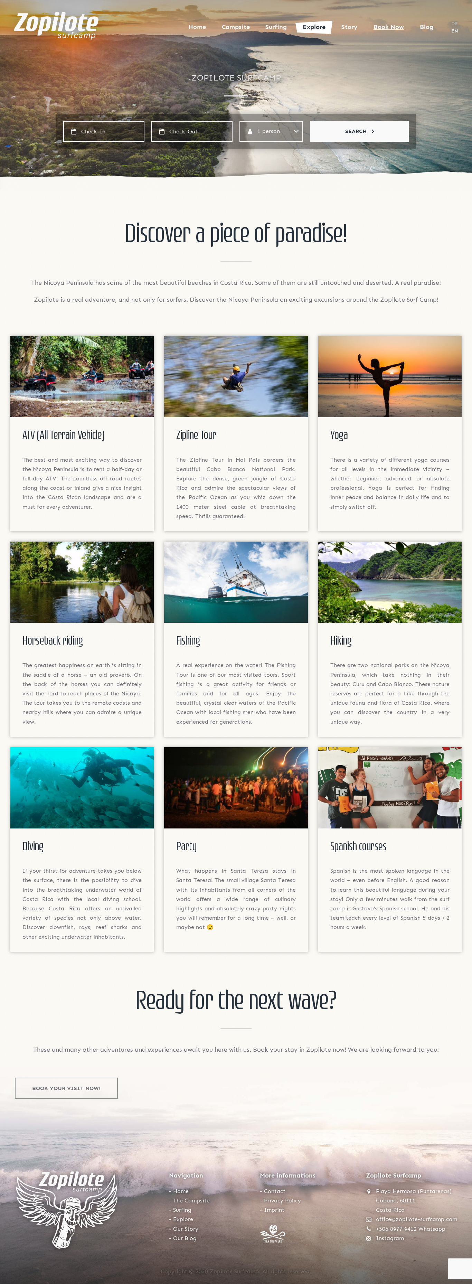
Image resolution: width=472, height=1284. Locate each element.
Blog (426, 27)
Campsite (236, 27)
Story (349, 27)
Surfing (276, 27)
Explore (314, 27)
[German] (454, 23)
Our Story (185, 1229)
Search (356, 131)
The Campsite (191, 1200)
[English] (454, 31)
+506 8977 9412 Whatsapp (410, 1229)
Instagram (390, 1238)
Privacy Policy (282, 1200)
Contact (274, 1191)
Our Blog (185, 1238)
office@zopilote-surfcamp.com (416, 1219)
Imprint (274, 1210)
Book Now (389, 27)
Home (197, 27)
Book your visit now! (66, 1088)
